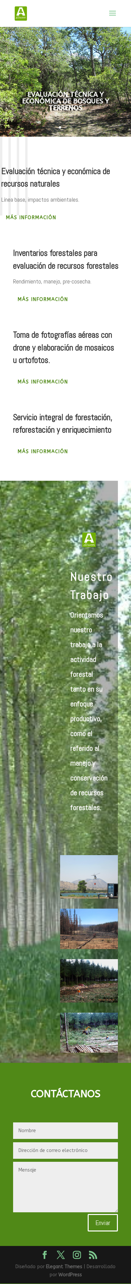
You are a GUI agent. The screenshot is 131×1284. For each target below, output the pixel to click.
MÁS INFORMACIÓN (31, 218)
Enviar (102, 1222)
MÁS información (43, 451)
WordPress (70, 1275)
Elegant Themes (64, 1267)
